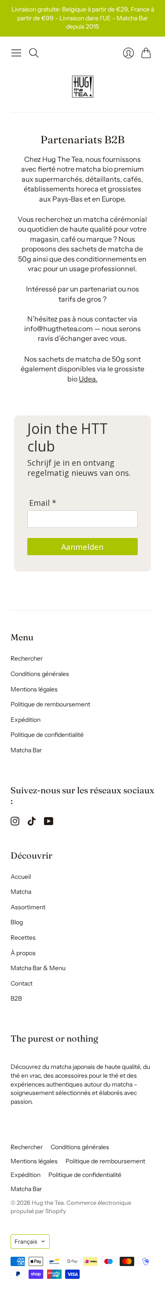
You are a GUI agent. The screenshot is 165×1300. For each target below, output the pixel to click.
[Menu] (16, 53)
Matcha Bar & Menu (38, 968)
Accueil (21, 877)
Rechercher (27, 658)
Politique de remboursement (50, 704)
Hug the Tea (48, 1202)
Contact (22, 983)
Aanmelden (82, 547)
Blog (17, 922)
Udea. (88, 378)
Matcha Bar (26, 750)
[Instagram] (15, 822)
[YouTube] (48, 822)
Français (26, 1241)
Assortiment (28, 907)
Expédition (25, 720)
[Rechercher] (34, 53)
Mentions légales (34, 689)
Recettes (23, 937)
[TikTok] (31, 822)
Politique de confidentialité (47, 735)
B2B (16, 998)
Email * (42, 503)
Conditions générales (40, 674)
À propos (23, 953)
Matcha (21, 892)
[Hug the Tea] (83, 86)
